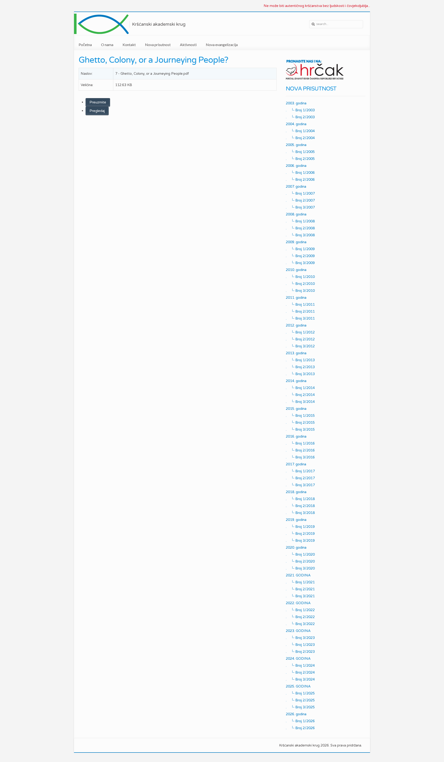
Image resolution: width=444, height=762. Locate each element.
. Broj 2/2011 (300, 311)
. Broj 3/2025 (300, 707)
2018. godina (296, 492)
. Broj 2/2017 (300, 478)
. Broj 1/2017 (300, 471)
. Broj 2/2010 (300, 283)
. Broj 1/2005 (300, 151)
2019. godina (296, 520)
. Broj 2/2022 (300, 616)
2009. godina (296, 242)
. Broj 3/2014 (300, 401)
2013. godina (296, 353)
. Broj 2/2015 (300, 422)
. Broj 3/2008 (300, 235)
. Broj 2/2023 (300, 651)
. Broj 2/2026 (300, 727)
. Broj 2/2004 (300, 137)
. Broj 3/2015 (300, 429)
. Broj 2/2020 (300, 561)
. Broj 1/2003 (300, 110)
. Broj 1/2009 (300, 248)
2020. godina (296, 547)
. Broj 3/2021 (300, 596)
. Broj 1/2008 (300, 221)
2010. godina (296, 270)
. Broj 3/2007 (300, 207)
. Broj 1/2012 (300, 332)
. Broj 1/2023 (300, 644)
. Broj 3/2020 (300, 568)
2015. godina (296, 409)
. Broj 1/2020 (300, 554)
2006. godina (296, 166)
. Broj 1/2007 (300, 193)
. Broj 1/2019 (300, 526)
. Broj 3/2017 (300, 484)
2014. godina (296, 381)
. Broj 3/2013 (300, 373)
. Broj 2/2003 (300, 117)
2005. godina (296, 145)
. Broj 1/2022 (300, 609)
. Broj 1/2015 (300, 415)
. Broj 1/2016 (300, 443)
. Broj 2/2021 (300, 589)
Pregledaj (97, 111)
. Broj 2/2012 (300, 339)
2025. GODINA (298, 686)
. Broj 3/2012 (300, 346)
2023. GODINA (298, 631)
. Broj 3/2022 (300, 623)
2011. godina (296, 297)
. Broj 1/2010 (300, 276)
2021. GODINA (298, 575)
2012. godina (296, 325)
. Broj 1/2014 (300, 387)
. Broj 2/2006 (300, 179)
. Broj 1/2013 (300, 360)
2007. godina (296, 186)
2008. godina (296, 214)
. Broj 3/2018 (300, 512)
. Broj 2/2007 (300, 200)
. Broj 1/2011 (300, 304)
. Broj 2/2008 (300, 228)
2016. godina (296, 436)
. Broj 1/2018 (300, 498)
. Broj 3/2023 (300, 637)
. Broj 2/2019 (300, 533)
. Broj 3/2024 (300, 679)
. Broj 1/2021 (300, 582)
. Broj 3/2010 (300, 290)
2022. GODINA (298, 603)
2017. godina (296, 464)
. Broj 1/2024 (300, 665)
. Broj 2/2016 (300, 450)
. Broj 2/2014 (300, 394)
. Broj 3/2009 (300, 262)
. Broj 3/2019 (300, 540)
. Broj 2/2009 (300, 255)
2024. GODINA (298, 658)
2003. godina (296, 103)
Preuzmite (97, 102)
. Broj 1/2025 (300, 693)
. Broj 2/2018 (300, 505)
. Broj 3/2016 (300, 457)
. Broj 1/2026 (300, 720)
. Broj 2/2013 (300, 366)
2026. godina (296, 714)
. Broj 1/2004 (300, 130)
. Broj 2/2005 (300, 158)
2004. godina (296, 124)
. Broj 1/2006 (300, 172)
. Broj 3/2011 (300, 318)
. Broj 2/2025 (300, 700)
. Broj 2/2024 (300, 672)
